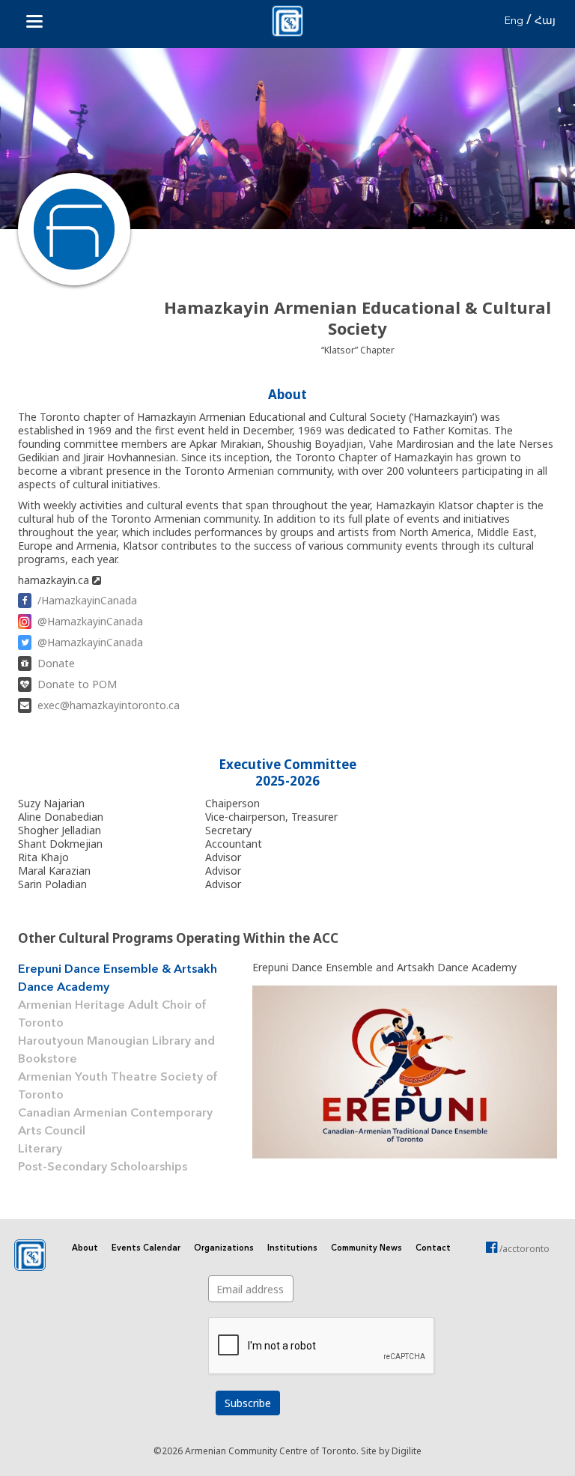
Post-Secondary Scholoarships (102, 1167)
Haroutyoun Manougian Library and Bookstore (116, 1051)
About (85, 1249)
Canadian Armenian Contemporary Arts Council (115, 1123)
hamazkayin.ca (55, 580)
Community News (366, 1249)
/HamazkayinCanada (87, 600)
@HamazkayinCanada (90, 621)
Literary (40, 1149)
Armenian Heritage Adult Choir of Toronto (112, 1015)
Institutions (292, 1249)
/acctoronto (523, 1248)
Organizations (224, 1249)
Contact (433, 1249)
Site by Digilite (391, 1451)
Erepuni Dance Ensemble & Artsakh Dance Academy (117, 979)
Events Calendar (146, 1249)
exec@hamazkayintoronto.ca (108, 705)
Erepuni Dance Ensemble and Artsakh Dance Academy (384, 967)
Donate (56, 663)
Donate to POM (77, 684)
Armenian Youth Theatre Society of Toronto (118, 1087)
